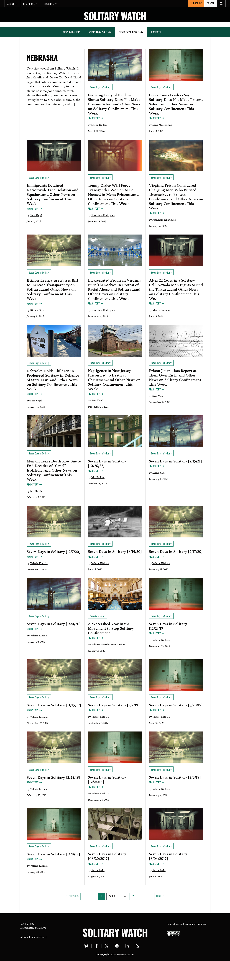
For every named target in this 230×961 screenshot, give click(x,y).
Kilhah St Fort (38, 310)
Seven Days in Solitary (131, 32)
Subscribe (196, 3)
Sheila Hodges (99, 124)
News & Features (72, 32)
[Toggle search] (221, 3)
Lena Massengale (162, 124)
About (10, 4)
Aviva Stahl (98, 870)
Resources (29, 4)
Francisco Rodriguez (103, 215)
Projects (49, 4)
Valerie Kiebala (39, 563)
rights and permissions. (193, 924)
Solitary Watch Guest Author (108, 644)
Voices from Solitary (100, 32)
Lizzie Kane (159, 472)
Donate (211, 3)
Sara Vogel (36, 215)
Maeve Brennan (161, 310)
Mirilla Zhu (36, 491)
